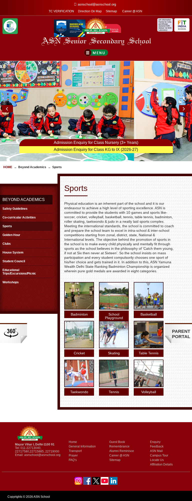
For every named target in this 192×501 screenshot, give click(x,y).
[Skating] (114, 347)
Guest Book (117, 442)
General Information (82, 446)
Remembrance (119, 446)
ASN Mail (156, 451)
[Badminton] (79, 308)
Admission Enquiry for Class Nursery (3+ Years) (96, 142)
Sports (7, 226)
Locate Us (157, 460)
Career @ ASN (132, 11)
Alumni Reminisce (121, 451)
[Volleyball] (149, 386)
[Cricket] (79, 347)
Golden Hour (11, 235)
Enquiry (155, 442)
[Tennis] (114, 386)
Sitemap (111, 11)
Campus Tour (159, 455)
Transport (75, 451)
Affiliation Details (161, 464)
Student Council (13, 261)
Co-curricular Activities (19, 217)
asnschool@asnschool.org (42, 455)
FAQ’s (73, 460)
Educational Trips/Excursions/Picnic (19, 271)
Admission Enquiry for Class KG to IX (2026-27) (96, 149)
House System (13, 252)
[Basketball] (149, 308)
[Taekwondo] (79, 386)
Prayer (73, 455)
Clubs (6, 243)
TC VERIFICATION (61, 11)
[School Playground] (114, 308)
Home (7, 167)
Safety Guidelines (15, 208)
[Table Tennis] (149, 347)
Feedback (157, 446)
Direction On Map (90, 11)
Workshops (10, 282)
